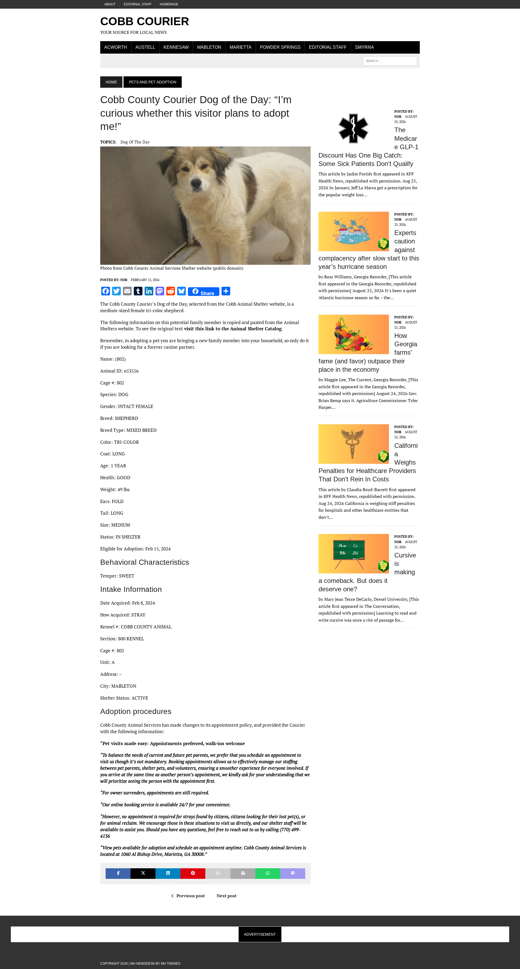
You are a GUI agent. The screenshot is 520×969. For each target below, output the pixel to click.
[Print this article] (242, 873)
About (109, 4)
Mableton (209, 47)
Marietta (241, 47)
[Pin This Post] (192, 873)
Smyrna (364, 47)
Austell (145, 47)
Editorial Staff (137, 4)
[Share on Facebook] (118, 873)
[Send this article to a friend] (217, 873)
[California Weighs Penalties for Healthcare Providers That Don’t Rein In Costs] (353, 460)
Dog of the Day (135, 142)
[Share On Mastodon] (292, 873)
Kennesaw (176, 47)
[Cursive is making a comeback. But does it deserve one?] (353, 570)
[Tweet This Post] (143, 873)
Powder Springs (280, 47)
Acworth (115, 47)
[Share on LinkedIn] (167, 873)
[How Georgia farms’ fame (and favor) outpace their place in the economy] (353, 350)
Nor (123, 280)
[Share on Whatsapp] (267, 873)
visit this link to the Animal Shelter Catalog (232, 328)
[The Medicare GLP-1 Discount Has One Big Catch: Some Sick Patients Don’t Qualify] (353, 145)
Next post (226, 896)
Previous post (191, 896)
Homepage (169, 4)
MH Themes (170, 963)
